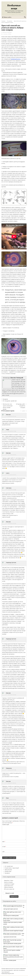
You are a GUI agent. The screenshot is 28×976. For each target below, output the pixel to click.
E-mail (4, 846)
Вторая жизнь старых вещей (12, 868)
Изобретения (8, 871)
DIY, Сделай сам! (9, 866)
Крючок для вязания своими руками (12, 943)
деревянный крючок (16, 59)
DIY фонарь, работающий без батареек (20, 405)
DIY (3, 401)
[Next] (26, 411)
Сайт (3, 851)
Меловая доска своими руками (11, 915)
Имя (3, 841)
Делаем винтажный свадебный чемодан (13, 930)
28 (10, 34)
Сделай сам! (14, 401)
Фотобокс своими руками (9, 960)
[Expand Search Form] (25, 17)
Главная (3, 21)
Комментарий (5, 824)
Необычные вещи (14, 7)
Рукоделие (9, 21)
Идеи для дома (8, 869)
